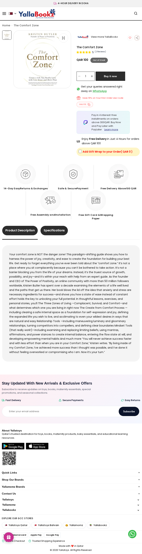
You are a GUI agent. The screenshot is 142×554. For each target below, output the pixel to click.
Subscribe (129, 411)
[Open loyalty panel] (9, 537)
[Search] (136, 13)
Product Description (20, 230)
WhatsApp (100, 91)
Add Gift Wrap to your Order (108, 152)
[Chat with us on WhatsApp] (132, 534)
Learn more (111, 129)
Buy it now (110, 76)
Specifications (54, 230)
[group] (42, 59)
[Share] (137, 38)
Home (6, 25)
